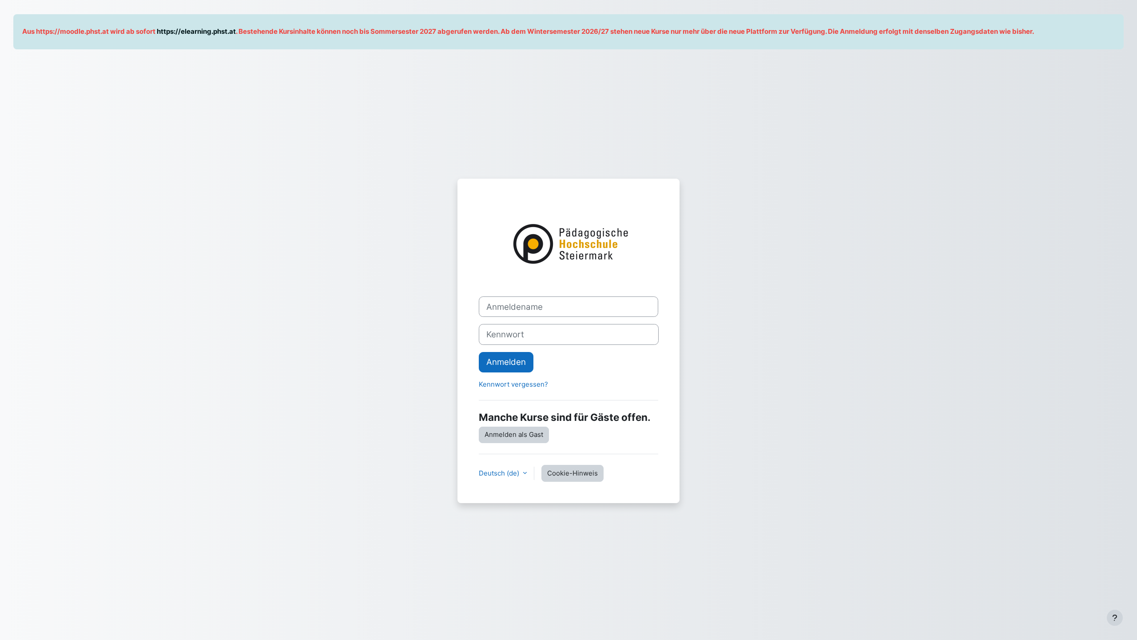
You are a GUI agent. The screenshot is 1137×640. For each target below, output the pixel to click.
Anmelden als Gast (514, 434)
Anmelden (506, 362)
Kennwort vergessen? (513, 384)
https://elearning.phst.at (196, 31)
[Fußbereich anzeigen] (1115, 618)
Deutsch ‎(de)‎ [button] (500, 473)
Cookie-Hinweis (572, 473)
